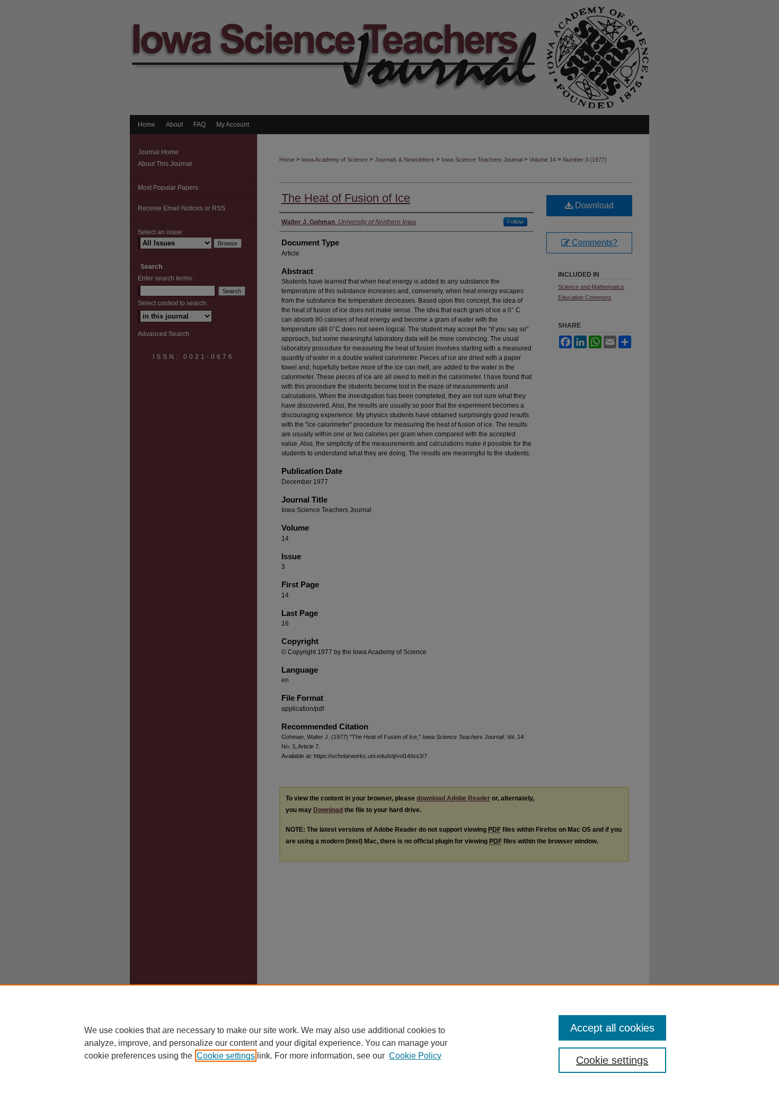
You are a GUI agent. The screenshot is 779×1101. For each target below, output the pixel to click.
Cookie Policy (415, 1055)
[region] (389, 1042)
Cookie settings (226, 1055)
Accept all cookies (612, 1028)
